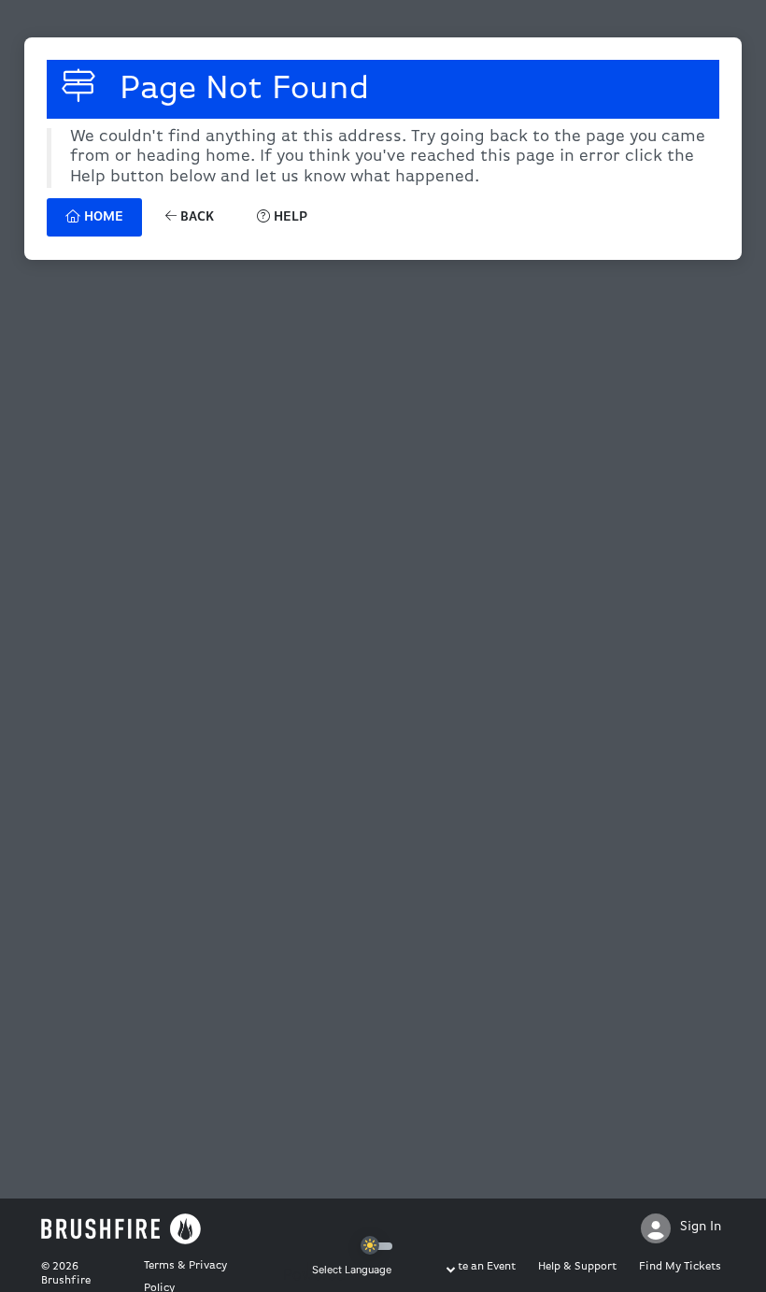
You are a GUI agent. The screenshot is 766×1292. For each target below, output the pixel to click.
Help (288, 217)
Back (195, 217)
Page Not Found (239, 90)
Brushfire (66, 1280)
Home (101, 217)
